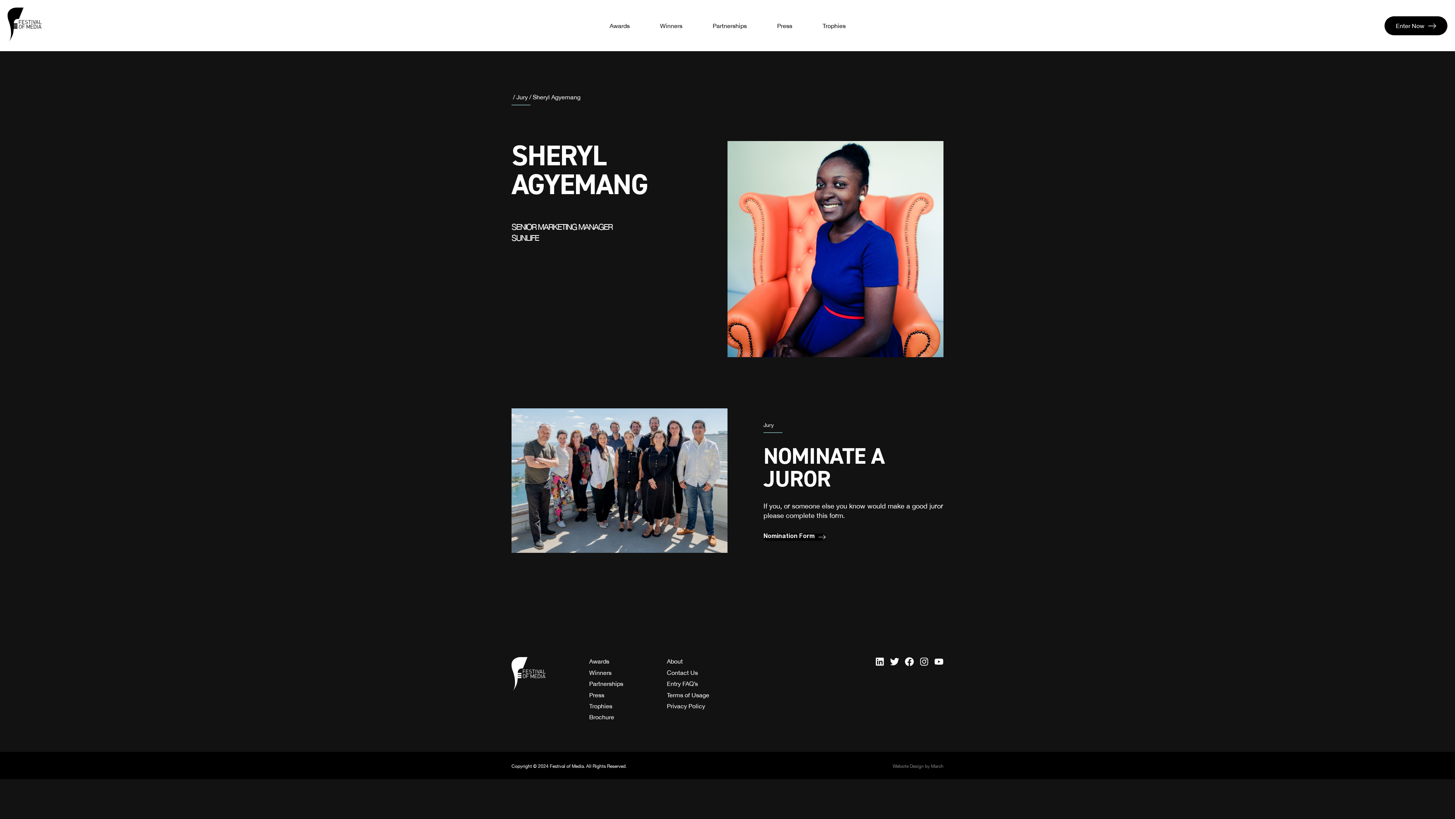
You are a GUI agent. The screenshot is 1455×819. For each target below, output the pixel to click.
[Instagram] (924, 661)
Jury (522, 97)
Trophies (834, 25)
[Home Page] (25, 25)
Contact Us (682, 672)
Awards (620, 25)
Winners (671, 25)
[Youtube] (938, 661)
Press (784, 25)
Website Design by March (918, 766)
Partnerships (730, 25)
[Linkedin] (879, 661)
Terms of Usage (688, 695)
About (675, 661)
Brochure (601, 717)
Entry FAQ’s (682, 683)
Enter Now (1410, 25)
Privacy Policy (686, 706)
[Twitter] (894, 661)
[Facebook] (909, 661)
